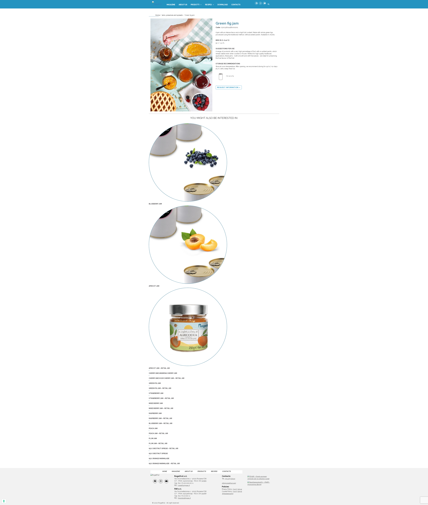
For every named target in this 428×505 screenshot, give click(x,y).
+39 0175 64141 (229, 479)
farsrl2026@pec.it (184, 498)
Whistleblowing (227, 494)
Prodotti (195, 5)
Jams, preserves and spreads (172, 15)
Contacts (235, 5)
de (239, 489)
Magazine (171, 5)
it (233, 489)
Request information (228, 87)
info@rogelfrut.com (229, 483)
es (241, 489)
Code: (218, 27)
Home (157, 15)
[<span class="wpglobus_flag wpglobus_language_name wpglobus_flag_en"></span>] (245, 5)
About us (183, 5)
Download (222, 5)
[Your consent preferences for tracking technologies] (4, 501)
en (235, 489)
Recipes (208, 5)
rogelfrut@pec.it (184, 485)
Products (201, 471)
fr (236, 489)
